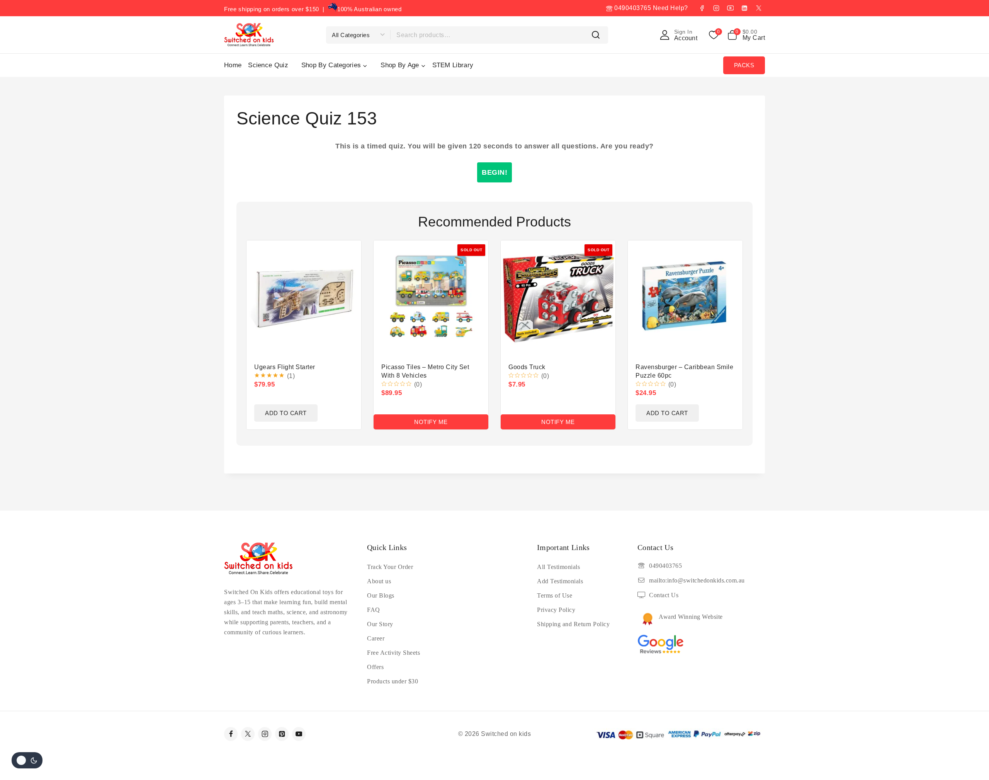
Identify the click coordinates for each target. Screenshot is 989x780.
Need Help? (670, 8)
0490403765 (632, 8)
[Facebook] (702, 8)
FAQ (373, 609)
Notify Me (431, 422)
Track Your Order (390, 567)
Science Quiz (268, 65)
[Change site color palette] (27, 760)
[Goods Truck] (558, 297)
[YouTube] (730, 8)
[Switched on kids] (249, 34)
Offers (375, 667)
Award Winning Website (691, 616)
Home (232, 65)
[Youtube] (299, 734)
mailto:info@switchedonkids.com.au (697, 580)
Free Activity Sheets (393, 652)
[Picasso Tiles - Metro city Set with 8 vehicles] (431, 297)
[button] (286, 413)
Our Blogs (380, 595)
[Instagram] (716, 8)
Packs (744, 65)
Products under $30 (392, 681)
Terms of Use (554, 595)
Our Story (380, 624)
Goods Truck (526, 367)
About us (379, 581)
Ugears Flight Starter (284, 367)
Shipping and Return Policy (573, 624)
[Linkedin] (744, 8)
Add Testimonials (560, 581)
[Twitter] (248, 734)
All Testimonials (558, 567)
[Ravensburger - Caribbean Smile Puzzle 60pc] (685, 297)
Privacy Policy (556, 609)
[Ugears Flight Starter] (303, 297)
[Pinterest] (282, 734)
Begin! (494, 172)
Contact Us (663, 595)
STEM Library (453, 65)
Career (375, 638)
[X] (759, 8)
